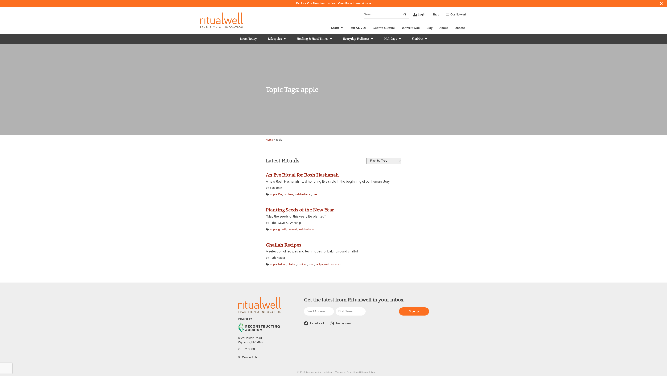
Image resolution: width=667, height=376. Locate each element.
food (311, 264)
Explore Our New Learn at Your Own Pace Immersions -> (333, 3)
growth (282, 229)
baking (282, 264)
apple (273, 194)
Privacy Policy (367, 372)
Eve (280, 194)
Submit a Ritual (384, 28)
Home (269, 139)
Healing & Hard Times (312, 39)
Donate (460, 28)
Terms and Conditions (347, 372)
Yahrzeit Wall (410, 28)
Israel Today (248, 39)
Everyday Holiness (356, 39)
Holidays (390, 39)
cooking (302, 264)
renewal (292, 229)
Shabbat (417, 39)
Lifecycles (275, 39)
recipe (319, 264)
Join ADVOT (358, 28)
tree (315, 194)
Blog (429, 28)
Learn (335, 28)
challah (292, 264)
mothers (288, 194)
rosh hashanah (303, 194)
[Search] (405, 14)
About (443, 28)
